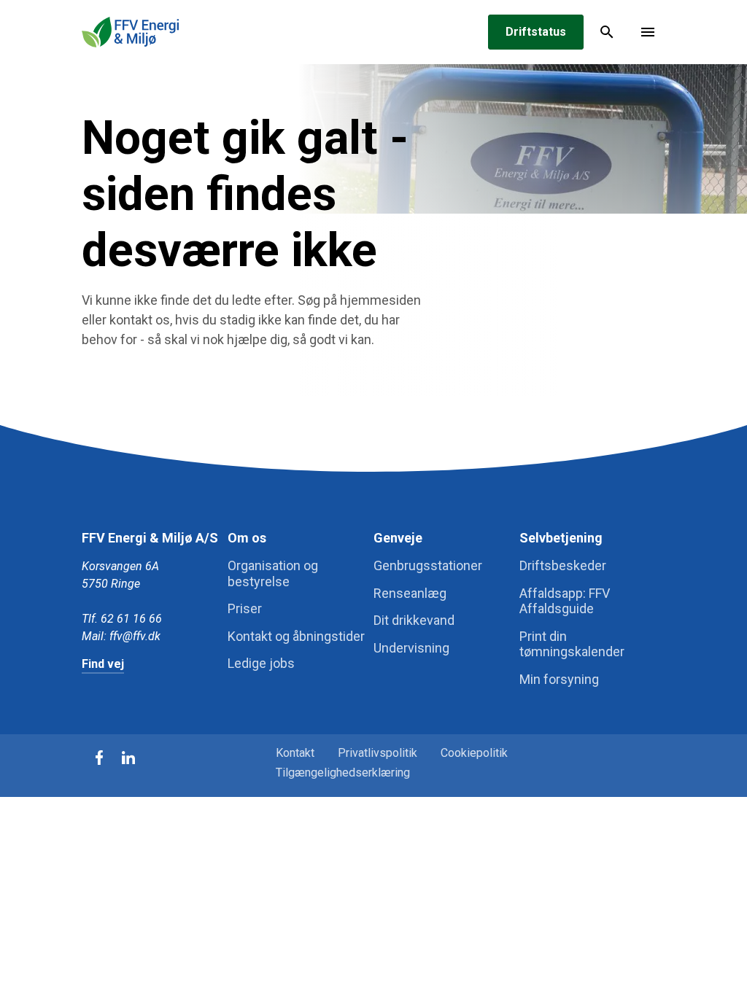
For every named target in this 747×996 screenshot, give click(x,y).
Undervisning (411, 647)
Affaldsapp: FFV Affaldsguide (564, 601)
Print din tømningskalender (571, 644)
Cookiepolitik (474, 753)
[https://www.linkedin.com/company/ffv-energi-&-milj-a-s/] (128, 757)
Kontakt (295, 753)
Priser (245, 608)
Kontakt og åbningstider (296, 636)
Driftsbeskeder (562, 565)
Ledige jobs (261, 663)
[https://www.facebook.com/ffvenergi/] (99, 757)
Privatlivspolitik (377, 753)
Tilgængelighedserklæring (343, 772)
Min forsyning (559, 679)
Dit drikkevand (414, 620)
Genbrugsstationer (428, 565)
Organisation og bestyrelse (273, 573)
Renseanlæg (410, 593)
